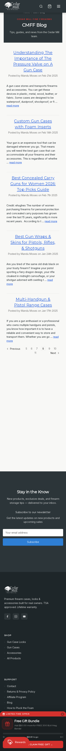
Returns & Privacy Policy (21, 691)
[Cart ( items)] (50, 6)
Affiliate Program (16, 697)
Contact (11, 686)
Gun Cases (13, 647)
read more (13, 105)
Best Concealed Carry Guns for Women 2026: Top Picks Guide (33, 184)
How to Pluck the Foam (20, 707)
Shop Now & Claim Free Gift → (33, 744)
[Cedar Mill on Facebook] (7, 616)
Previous (14, 348)
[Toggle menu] (58, 6)
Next (54, 352)
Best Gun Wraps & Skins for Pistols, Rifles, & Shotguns (33, 242)
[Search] (41, 6)
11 (35, 352)
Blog (9, 702)
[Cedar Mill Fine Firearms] (33, 591)
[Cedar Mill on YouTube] (24, 616)
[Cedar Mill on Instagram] (16, 616)
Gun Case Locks (16, 641)
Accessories (14, 652)
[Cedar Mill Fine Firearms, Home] (12, 6)
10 (55, 348)
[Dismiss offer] (62, 714)
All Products (14, 658)
